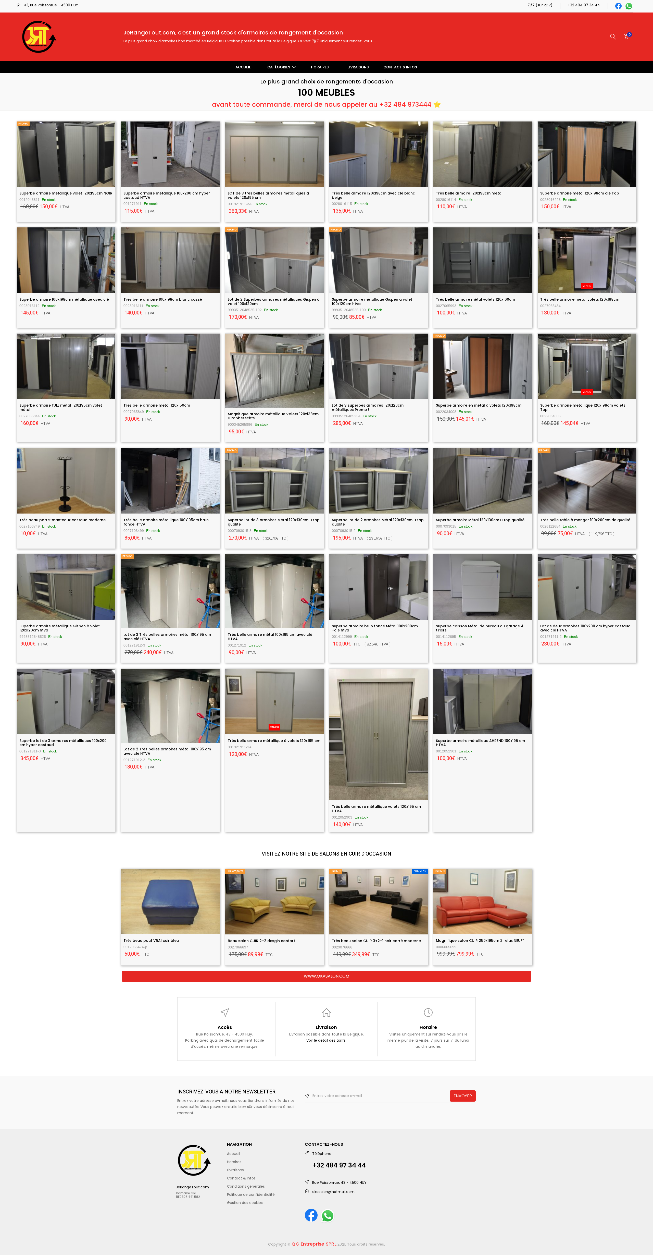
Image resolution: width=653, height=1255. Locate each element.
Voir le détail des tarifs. (326, 1040)
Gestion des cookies (245, 1202)
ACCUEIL (243, 67)
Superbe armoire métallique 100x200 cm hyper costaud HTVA (166, 195)
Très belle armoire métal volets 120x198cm (579, 299)
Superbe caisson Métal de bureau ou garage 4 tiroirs (479, 628)
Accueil (233, 1153)
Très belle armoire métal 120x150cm (156, 405)
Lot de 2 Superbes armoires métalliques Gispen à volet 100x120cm (274, 301)
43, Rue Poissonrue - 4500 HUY (51, 5)
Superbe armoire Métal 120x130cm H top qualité (480, 519)
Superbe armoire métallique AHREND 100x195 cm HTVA (480, 743)
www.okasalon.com (326, 976)
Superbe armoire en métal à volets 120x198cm (478, 405)
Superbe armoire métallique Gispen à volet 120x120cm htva (59, 628)
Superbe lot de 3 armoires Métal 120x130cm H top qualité (274, 522)
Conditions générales (246, 1186)
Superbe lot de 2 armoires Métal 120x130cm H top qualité (378, 522)
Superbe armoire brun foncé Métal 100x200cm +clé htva (375, 628)
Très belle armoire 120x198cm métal (469, 193)
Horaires (234, 1161)
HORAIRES (320, 67)
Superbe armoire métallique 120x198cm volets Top (582, 407)
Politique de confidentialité (251, 1194)
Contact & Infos (241, 1178)
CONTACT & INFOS (400, 67)
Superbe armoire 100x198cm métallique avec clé (64, 299)
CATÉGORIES (279, 67)
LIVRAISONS (358, 67)
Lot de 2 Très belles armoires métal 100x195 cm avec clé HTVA (167, 751)
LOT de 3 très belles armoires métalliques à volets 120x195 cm (268, 195)
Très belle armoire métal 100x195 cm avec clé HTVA (270, 636)
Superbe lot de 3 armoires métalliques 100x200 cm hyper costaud (63, 743)
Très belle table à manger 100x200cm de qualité (585, 519)
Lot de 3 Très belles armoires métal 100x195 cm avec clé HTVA (167, 636)
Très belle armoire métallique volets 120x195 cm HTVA (376, 808)
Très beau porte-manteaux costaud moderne (62, 519)
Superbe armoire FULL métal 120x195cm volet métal (60, 407)
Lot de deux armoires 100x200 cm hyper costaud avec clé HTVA (585, 628)
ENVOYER (463, 1096)
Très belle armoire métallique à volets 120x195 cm (274, 740)
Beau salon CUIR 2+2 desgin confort (261, 940)
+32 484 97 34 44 (584, 5)
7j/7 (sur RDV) (540, 5)
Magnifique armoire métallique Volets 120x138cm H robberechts (273, 416)
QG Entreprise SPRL (314, 1244)
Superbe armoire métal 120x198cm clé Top (579, 193)
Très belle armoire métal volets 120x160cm (475, 299)
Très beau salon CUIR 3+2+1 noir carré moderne (376, 940)
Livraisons (235, 1170)
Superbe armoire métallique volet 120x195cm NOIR (65, 193)
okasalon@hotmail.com (333, 1191)
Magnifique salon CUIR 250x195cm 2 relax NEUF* (480, 940)
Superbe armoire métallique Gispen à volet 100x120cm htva (372, 301)
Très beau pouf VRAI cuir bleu (151, 940)
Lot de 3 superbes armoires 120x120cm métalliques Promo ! (368, 407)
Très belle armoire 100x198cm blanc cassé (162, 299)
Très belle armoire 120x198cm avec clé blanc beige (373, 195)
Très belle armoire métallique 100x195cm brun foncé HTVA (166, 522)
